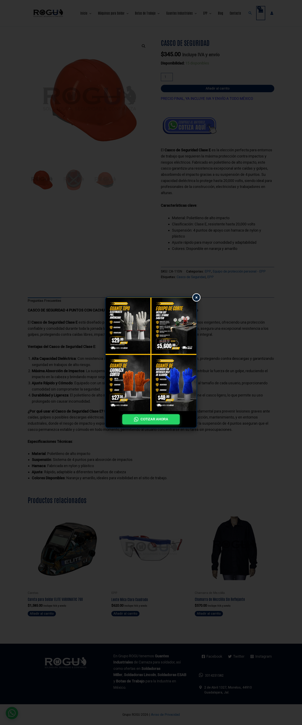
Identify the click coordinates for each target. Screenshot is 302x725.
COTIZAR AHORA (154, 419)
